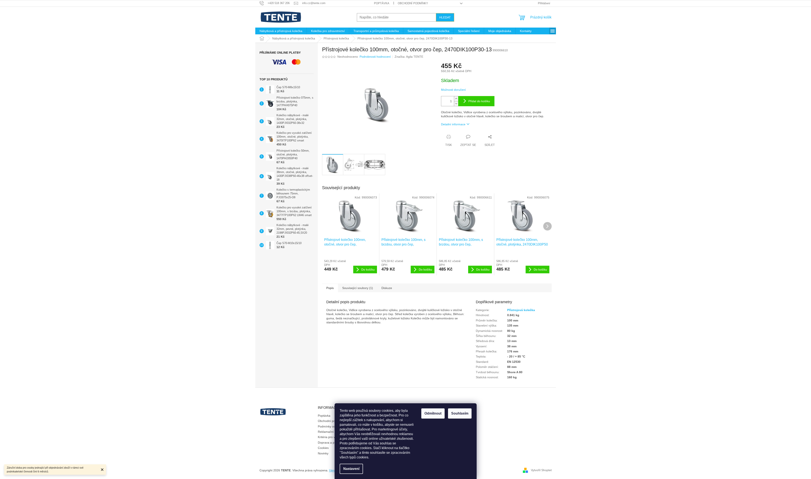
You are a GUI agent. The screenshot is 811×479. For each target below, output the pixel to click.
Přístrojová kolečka (521, 310)
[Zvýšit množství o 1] (456, 98)
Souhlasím (459, 413)
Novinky (323, 453)
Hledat (445, 17)
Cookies (323, 448)
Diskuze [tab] (386, 288)
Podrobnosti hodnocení (375, 56)
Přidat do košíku (479, 101)
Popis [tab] (330, 288)
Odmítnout (432, 413)
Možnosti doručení (453, 89)
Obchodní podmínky (413, 3)
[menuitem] (281, 31)
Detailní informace (453, 124)
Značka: (409, 56)
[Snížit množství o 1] (456, 103)
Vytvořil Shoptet (541, 470)
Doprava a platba (329, 442)
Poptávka (381, 3)
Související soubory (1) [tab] (357, 288)
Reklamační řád (328, 431)
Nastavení (351, 469)
